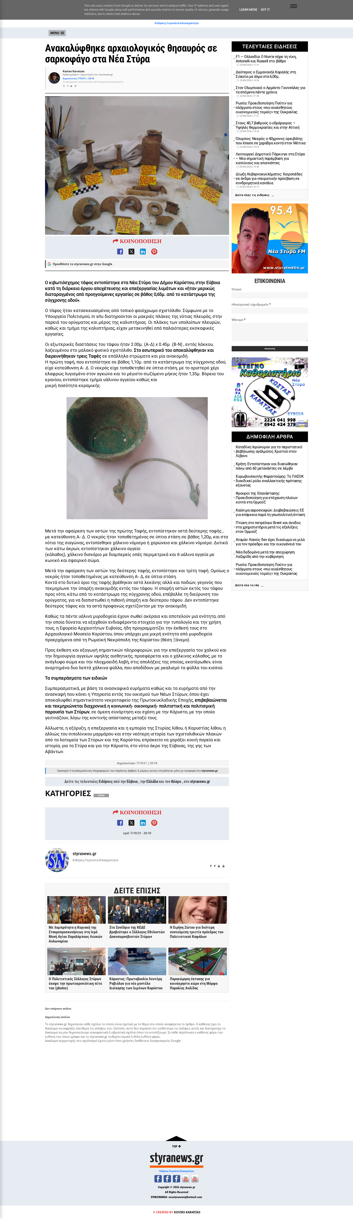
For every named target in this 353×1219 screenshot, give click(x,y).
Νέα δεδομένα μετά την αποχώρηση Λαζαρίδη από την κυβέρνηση (265, 554)
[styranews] (158, 1178)
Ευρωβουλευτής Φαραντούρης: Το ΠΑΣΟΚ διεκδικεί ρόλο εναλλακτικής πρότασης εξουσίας (270, 480)
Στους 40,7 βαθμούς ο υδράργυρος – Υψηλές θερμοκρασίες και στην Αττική (267, 125)
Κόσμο (176, 781)
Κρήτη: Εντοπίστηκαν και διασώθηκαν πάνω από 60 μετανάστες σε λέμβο (267, 466)
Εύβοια (132, 781)
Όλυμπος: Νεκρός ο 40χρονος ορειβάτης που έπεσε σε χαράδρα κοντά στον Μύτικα (271, 140)
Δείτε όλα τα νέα (249, 585)
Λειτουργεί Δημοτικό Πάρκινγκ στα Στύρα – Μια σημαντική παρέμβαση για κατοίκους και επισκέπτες (270, 158)
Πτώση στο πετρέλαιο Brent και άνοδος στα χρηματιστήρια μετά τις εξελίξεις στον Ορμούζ (268, 527)
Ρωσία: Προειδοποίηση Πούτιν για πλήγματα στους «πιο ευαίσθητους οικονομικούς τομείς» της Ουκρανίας (266, 107)
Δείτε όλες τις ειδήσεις (254, 195)
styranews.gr (200, 781)
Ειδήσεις (106, 781)
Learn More (248, 9)
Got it (265, 9)
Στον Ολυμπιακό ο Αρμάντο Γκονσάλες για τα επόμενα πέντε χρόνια (270, 89)
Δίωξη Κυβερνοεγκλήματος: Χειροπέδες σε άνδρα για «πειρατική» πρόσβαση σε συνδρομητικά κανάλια (269, 178)
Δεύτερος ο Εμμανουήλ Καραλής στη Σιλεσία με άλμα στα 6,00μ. (266, 74)
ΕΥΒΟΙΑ (101, 795)
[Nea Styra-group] (176, 1178)
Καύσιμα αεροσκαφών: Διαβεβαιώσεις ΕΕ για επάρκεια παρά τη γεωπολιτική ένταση (270, 512)
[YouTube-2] (195, 1178)
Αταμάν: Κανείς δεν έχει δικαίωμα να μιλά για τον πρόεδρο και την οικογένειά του (270, 541)
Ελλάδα (152, 781)
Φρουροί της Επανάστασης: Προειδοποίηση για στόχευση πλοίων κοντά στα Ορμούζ (266, 497)
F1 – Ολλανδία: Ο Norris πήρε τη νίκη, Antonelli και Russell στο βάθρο (266, 58)
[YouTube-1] (185, 1178)
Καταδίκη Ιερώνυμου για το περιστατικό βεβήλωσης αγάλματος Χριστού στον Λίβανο (269, 451)
